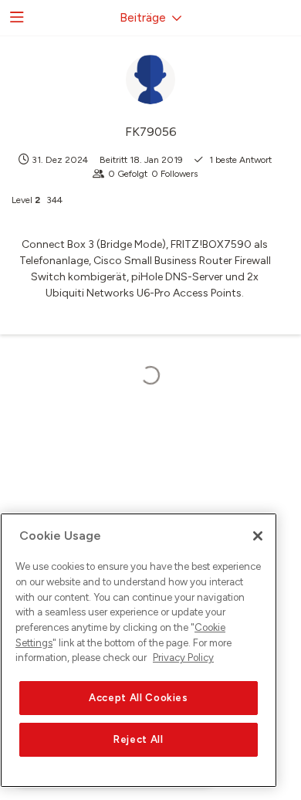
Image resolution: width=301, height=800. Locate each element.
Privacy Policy (183, 657)
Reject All (138, 739)
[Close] (258, 536)
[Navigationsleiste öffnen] (15, 18)
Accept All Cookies (138, 697)
